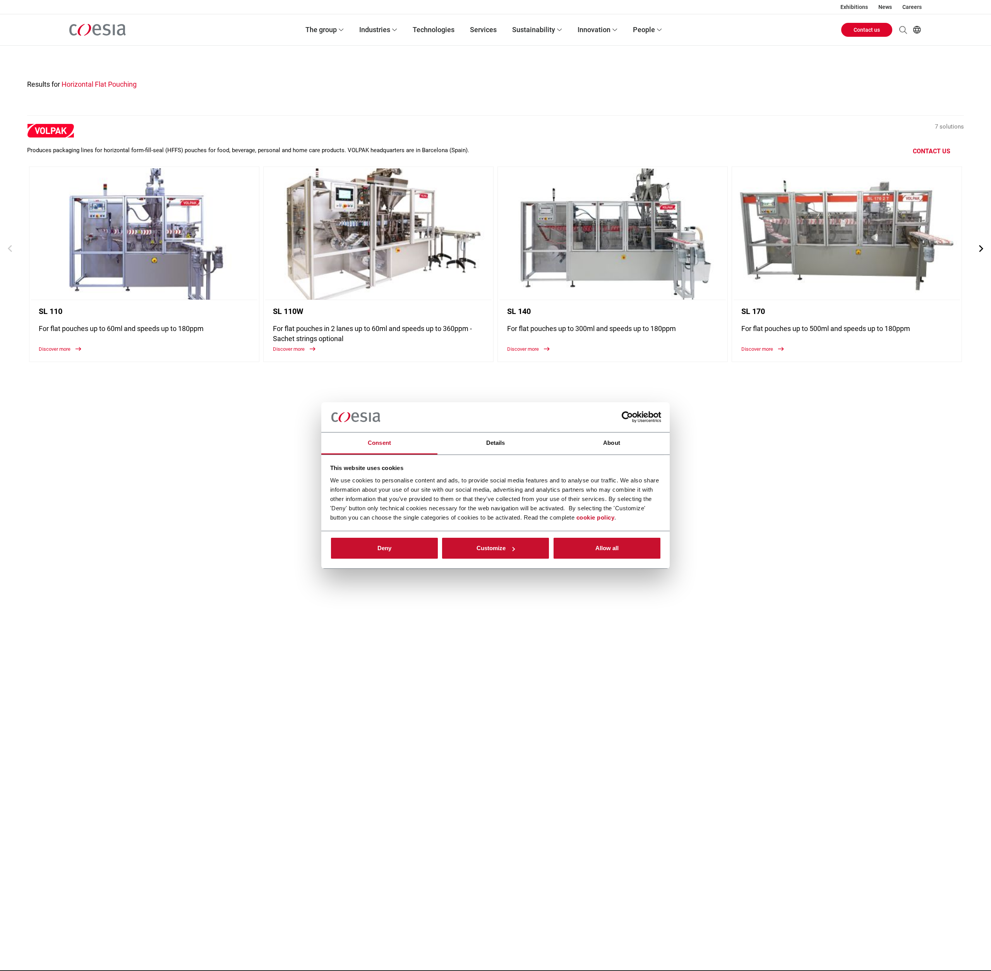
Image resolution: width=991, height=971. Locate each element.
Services (483, 30)
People (644, 30)
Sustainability (533, 30)
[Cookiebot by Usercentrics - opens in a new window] (627, 417)
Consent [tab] (379, 442)
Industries (374, 30)
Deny (384, 548)
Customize (491, 548)
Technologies (433, 30)
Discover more (55, 349)
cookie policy (595, 517)
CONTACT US (931, 151)
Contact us (867, 30)
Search (903, 29)
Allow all (607, 548)
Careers (912, 7)
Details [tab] (495, 442)
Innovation (594, 30)
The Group (321, 30)
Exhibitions (854, 7)
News (885, 7)
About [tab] (611, 442)
